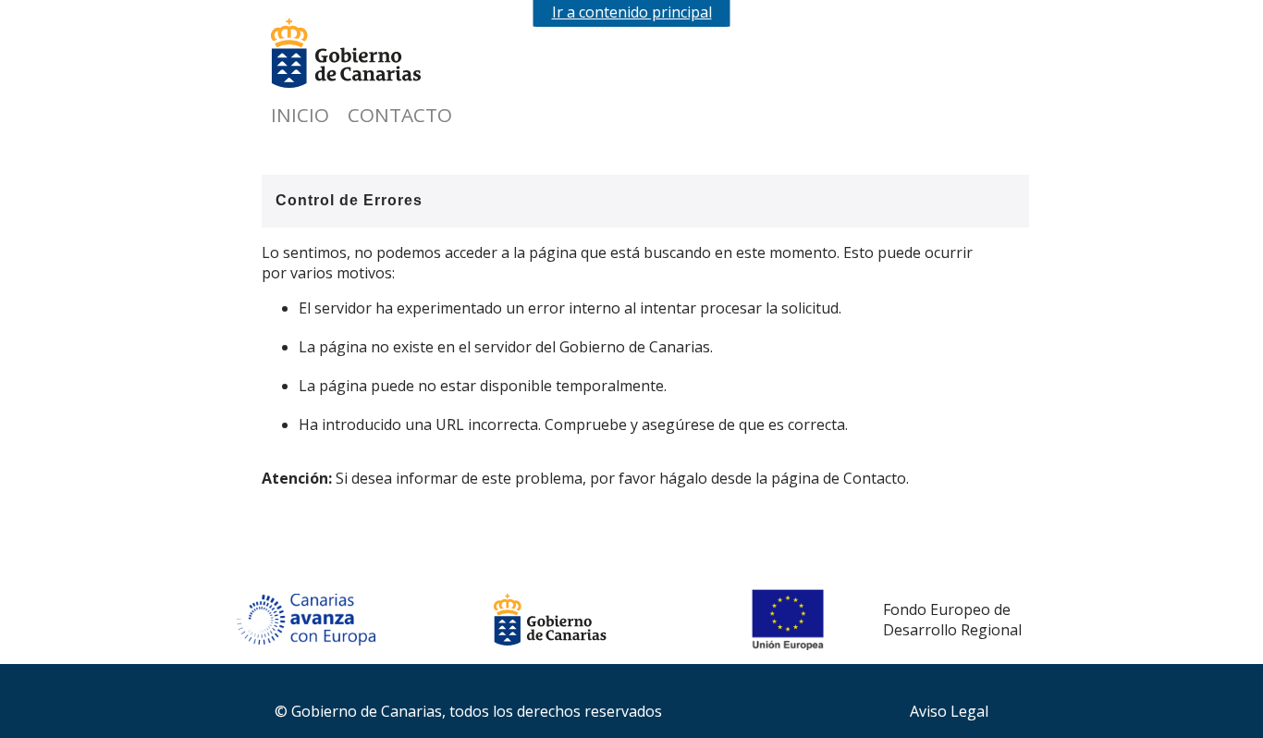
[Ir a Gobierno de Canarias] (363, 55)
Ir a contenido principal (632, 12)
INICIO (300, 115)
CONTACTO (400, 115)
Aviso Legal (949, 711)
